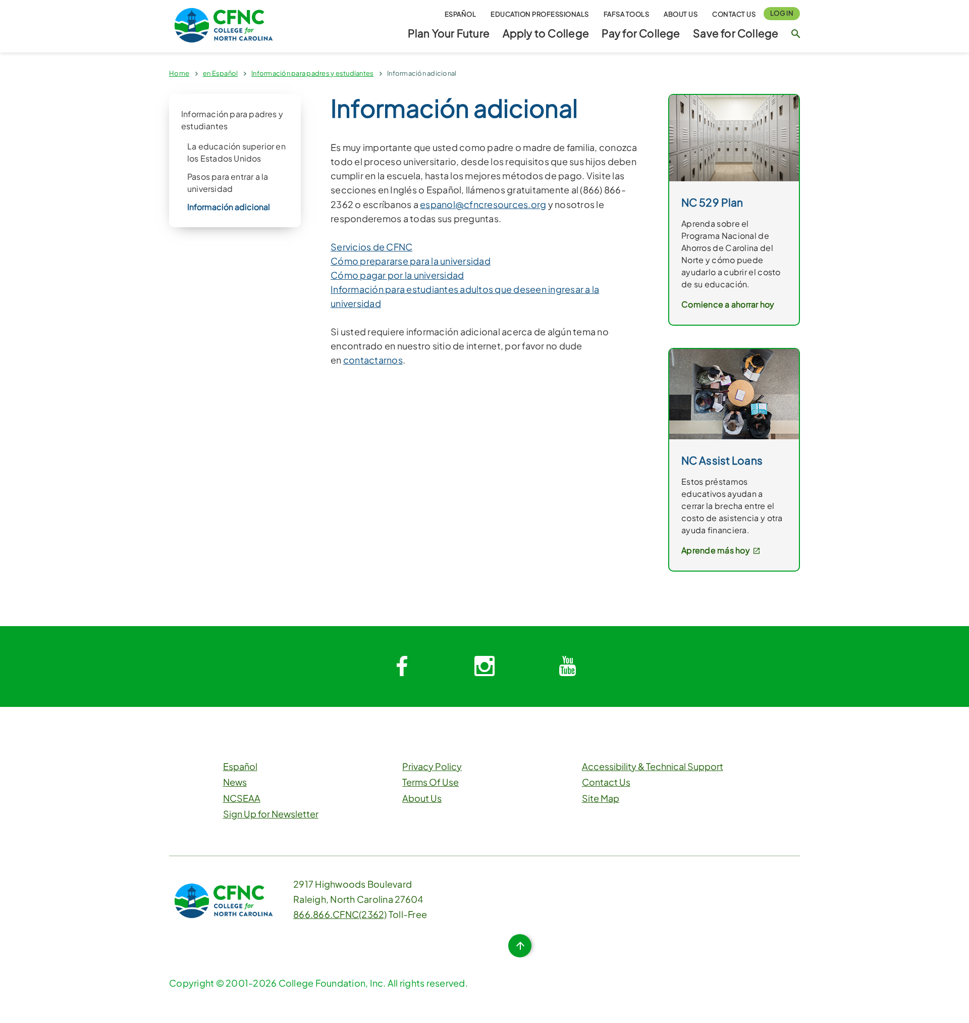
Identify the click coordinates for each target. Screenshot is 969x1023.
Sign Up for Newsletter (270, 814)
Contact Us (734, 14)
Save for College (735, 33)
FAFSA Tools (627, 14)
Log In (781, 13)
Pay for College (641, 33)
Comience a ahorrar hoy (728, 304)
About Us (680, 14)
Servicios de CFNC (371, 246)
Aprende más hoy (716, 550)
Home (179, 73)
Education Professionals (540, 14)
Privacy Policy (432, 766)
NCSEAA (241, 798)
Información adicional (421, 73)
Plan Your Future (449, 33)
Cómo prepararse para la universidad (411, 261)
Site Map (600, 798)
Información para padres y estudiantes (312, 73)
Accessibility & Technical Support (652, 766)
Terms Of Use (430, 782)
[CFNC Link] (223, 24)
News (235, 782)
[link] (734, 137)
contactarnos (373, 360)
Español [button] (460, 14)
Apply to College (546, 33)
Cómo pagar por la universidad (397, 275)
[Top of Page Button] (519, 945)
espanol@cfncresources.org (483, 204)
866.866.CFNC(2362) (340, 914)
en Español (220, 73)
